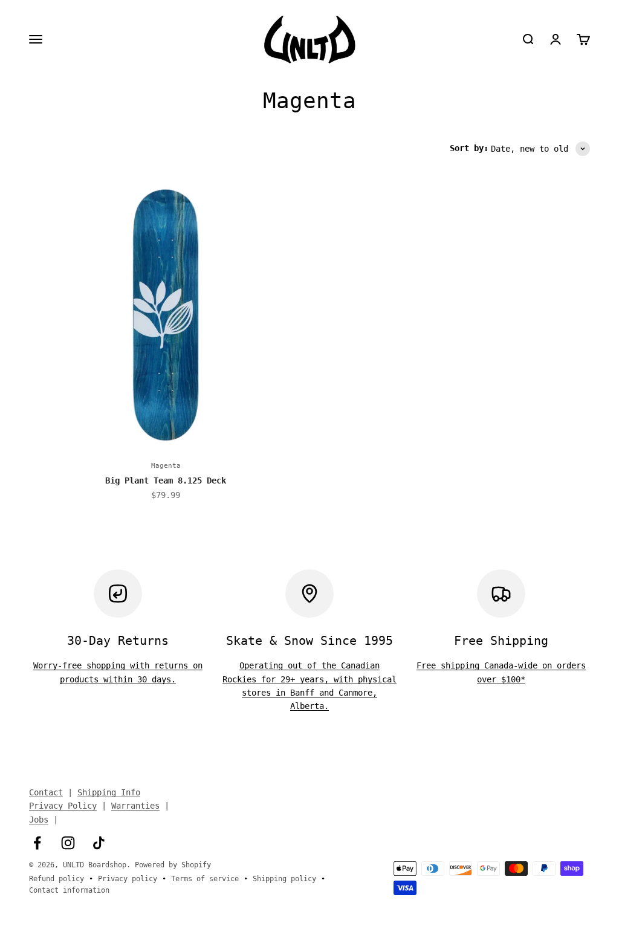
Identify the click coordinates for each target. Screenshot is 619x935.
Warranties (135, 805)
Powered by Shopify (173, 865)
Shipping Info (108, 792)
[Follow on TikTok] (99, 843)
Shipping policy (284, 879)
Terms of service (205, 879)
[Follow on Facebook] (37, 843)
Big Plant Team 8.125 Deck (165, 480)
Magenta (166, 466)
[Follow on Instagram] (68, 843)
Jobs (38, 819)
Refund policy (56, 879)
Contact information (69, 890)
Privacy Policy (63, 805)
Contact (46, 792)
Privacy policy (127, 879)
